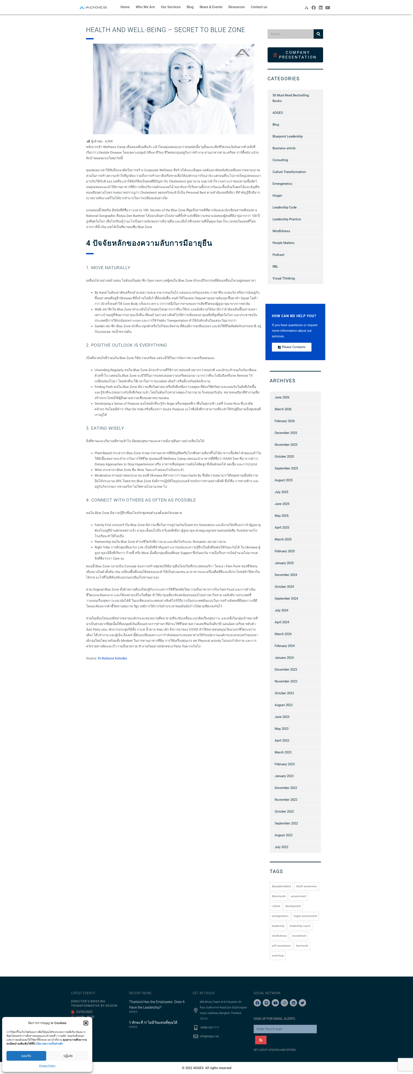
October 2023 (284, 693)
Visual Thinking (284, 278)
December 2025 (286, 433)
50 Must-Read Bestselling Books (291, 98)
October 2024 (284, 587)
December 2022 (286, 788)
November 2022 (286, 800)
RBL (275, 266)
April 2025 (282, 527)
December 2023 (286, 669)
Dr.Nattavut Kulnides (112, 658)
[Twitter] (302, 1002)
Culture (276, 906)
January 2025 (284, 563)
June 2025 (282, 504)
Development (293, 906)
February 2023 (285, 764)
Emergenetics (282, 184)
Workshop (278, 955)
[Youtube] (328, 8)
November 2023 (286, 681)
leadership (278, 925)
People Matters (283, 243)
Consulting (280, 160)
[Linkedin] (321, 8)
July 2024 (281, 610)
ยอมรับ (26, 1056)
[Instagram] (284, 1002)
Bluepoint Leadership (288, 136)
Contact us (259, 7)
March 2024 (283, 634)
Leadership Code (285, 207)
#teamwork (279, 896)
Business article (284, 148)
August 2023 (284, 705)
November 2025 (286, 445)
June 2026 (282, 397)
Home (125, 7)
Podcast (278, 255)
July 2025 (281, 492)
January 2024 (284, 658)
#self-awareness (306, 886)
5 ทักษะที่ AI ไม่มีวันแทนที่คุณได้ (153, 1022)
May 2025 (281, 516)
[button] (86, 1023)
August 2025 (284, 480)
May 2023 (281, 729)
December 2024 (286, 575)
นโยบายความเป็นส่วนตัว (49, 1043)
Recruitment (299, 935)
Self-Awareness (281, 945)
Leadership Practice (287, 219)
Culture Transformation (289, 172)
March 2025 (283, 539)
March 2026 (283, 409)
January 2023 (284, 776)
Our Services (171, 7)
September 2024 (286, 598)
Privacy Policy (47, 1065)
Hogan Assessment (305, 916)
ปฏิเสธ (68, 1056)
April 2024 (282, 622)
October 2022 (284, 811)
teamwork (302, 945)
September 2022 (286, 823)
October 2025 (284, 456)
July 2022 (281, 847)
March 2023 (283, 752)
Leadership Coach (300, 925)
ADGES (278, 113)
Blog (190, 7)
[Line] (266, 1002)
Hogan (277, 196)
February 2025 (285, 551)
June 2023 (282, 717)
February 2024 (285, 646)
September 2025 (286, 468)
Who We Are (145, 7)
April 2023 (282, 740)
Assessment (298, 896)
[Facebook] (314, 8)
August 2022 (284, 835)
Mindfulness (281, 231)
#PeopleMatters (281, 886)
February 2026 (285, 421)
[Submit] (261, 1040)
